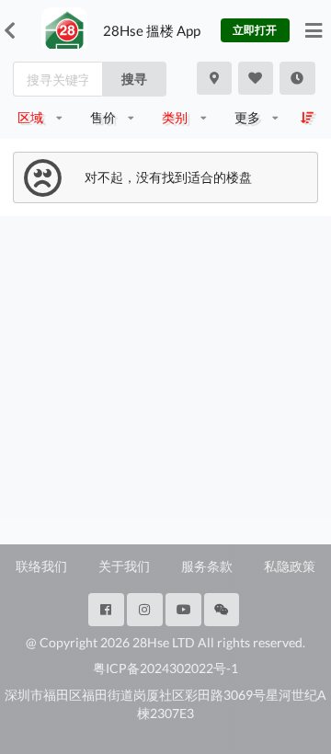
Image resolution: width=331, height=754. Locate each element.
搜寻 (134, 78)
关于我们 (124, 566)
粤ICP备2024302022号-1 (165, 668)
